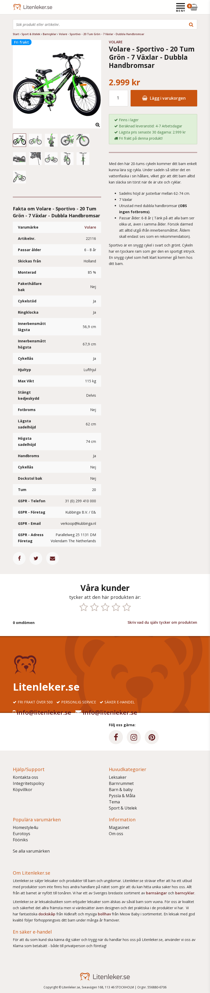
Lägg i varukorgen (167, 98)
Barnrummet (121, 783)
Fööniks (20, 840)
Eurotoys (21, 833)
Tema (114, 802)
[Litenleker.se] (20, 7)
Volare (90, 227)
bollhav (105, 914)
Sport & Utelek (123, 808)
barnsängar (156, 892)
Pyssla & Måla (122, 796)
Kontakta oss (25, 777)
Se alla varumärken (31, 851)
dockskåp (47, 914)
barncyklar (184, 892)
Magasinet (119, 827)
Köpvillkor (22, 789)
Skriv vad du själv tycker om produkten (162, 622)
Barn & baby (121, 789)
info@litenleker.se (44, 712)
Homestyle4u (25, 827)
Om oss (116, 833)
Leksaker (118, 777)
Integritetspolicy (28, 783)
